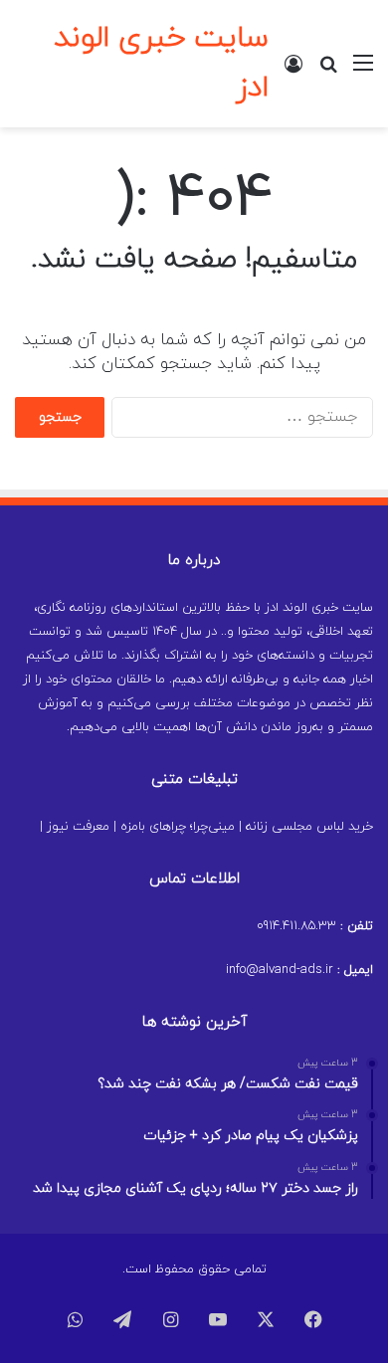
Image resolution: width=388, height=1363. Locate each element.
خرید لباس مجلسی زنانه (309, 827)
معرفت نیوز (78, 827)
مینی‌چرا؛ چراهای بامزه (177, 827)
